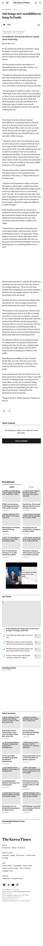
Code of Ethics (7, 865)
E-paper (12, 855)
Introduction (6, 848)
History (14, 848)
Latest (11, 487)
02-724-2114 (8, 893)
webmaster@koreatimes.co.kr (21, 891)
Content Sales (30, 855)
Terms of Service (25, 868)
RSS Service (20, 855)
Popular (31, 487)
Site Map (5, 858)
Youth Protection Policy (10, 868)
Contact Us (21, 848)
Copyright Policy (7, 871)
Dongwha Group (17, 878)
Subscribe (5, 855)
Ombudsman (17, 865)
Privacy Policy (27, 865)
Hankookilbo (6, 878)
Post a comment (21, 441)
